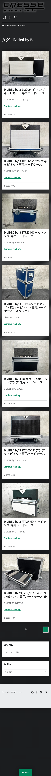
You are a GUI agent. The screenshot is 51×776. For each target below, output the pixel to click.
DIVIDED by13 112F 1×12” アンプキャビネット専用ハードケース (25, 162)
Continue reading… (12, 106)
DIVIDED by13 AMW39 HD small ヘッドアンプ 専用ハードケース (25, 380)
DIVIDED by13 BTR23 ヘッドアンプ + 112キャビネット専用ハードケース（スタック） (25, 307)
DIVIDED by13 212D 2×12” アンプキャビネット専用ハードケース (24, 91)
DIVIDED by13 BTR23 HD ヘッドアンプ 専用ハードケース (25, 234)
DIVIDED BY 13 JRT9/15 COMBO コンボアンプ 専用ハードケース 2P (25, 594)
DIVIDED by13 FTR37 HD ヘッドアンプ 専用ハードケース (25, 523)
